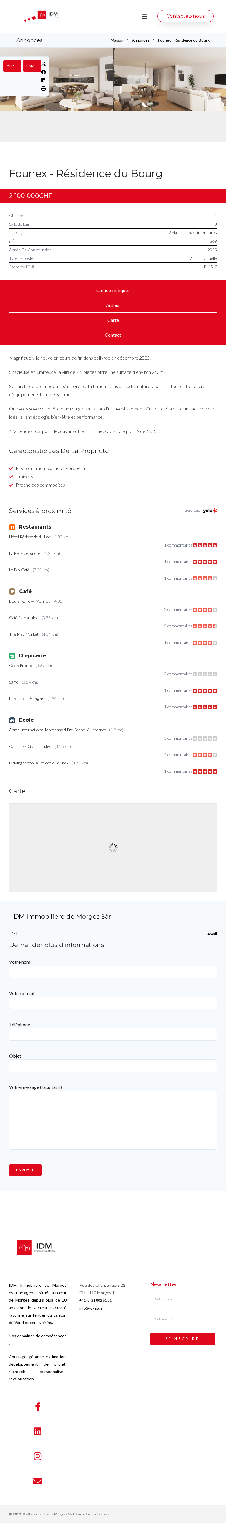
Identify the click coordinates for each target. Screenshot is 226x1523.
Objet (15, 1056)
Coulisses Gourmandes (30, 746)
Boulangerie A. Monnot (29, 601)
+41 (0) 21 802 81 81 (95, 1300)
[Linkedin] (37, 1431)
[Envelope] (37, 1481)
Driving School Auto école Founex (38, 762)
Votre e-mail (21, 993)
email (32, 65)
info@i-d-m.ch (90, 1308)
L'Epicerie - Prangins (26, 698)
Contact (113, 334)
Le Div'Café (19, 569)
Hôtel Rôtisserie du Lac (29, 536)
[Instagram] (37, 1456)
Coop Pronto (20, 665)
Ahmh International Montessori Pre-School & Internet (57, 729)
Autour (113, 305)
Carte (113, 320)
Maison (117, 40)
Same (14, 681)
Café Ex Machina (23, 617)
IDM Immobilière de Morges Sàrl (62, 916)
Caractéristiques (113, 290)
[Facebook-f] (37, 1406)
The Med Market (24, 634)
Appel (12, 65)
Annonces (140, 40)
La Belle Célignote (24, 553)
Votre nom (19, 962)
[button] (144, 16)
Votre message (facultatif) (35, 1087)
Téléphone (19, 1024)
